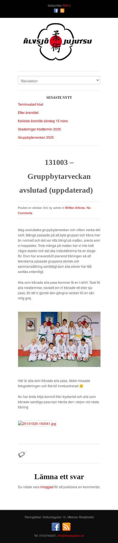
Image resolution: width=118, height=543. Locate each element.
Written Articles (75, 207)
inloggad (47, 486)
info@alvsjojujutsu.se (70, 535)
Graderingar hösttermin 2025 (39, 129)
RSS (66, 5)
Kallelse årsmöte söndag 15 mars (43, 120)
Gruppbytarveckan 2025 (36, 137)
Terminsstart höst (30, 104)
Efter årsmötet (28, 112)
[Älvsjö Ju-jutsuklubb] (59, 44)
